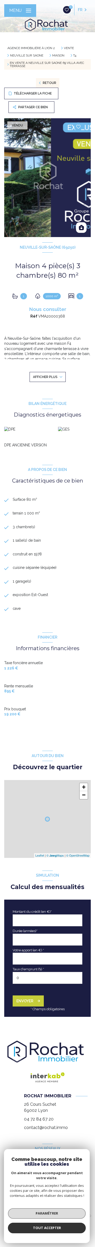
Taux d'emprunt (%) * (28, 969)
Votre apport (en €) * (28, 950)
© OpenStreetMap (77, 855)
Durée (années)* (25, 931)
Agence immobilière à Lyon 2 (31, 48)
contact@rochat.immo (46, 1127)
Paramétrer (47, 1213)
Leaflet (39, 855)
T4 (74, 55)
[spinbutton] (47, 978)
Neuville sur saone (26, 55)
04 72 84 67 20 (39, 1119)
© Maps (55, 855)
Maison (58, 55)
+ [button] (84, 787)
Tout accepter (47, 1227)
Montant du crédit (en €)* (32, 912)
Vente (69, 48)
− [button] (84, 795)
